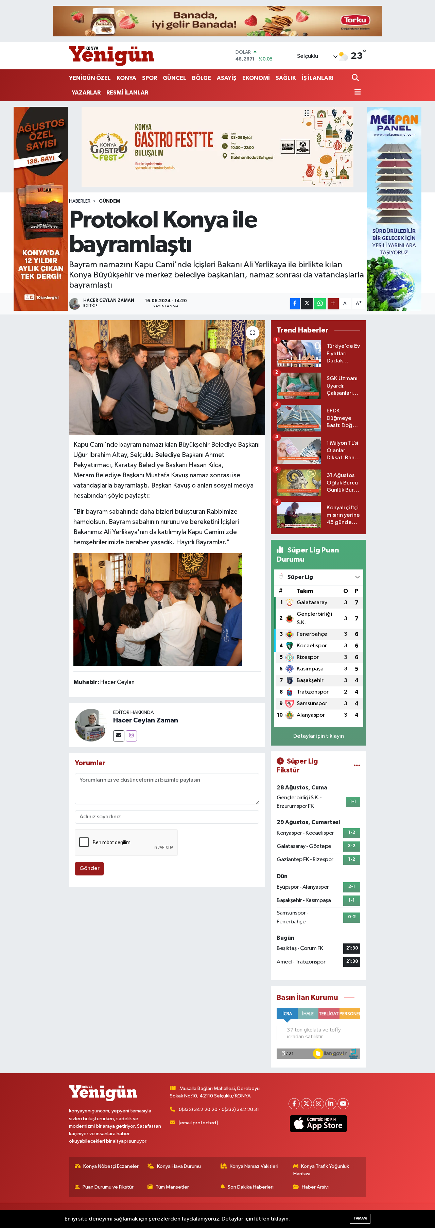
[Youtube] (343, 1103)
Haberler (79, 201)
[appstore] (319, 1123)
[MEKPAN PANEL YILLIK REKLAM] (394, 208)
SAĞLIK (286, 78)
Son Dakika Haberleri (251, 1187)
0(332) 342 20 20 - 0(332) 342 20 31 (219, 1109)
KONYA (126, 78)
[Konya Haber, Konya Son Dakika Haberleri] (111, 56)
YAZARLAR (86, 93)
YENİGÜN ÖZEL (90, 78)
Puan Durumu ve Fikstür (108, 1187)
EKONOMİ (256, 78)
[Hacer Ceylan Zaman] (91, 725)
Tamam (360, 1218)
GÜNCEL (174, 78)
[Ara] (356, 78)
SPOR (149, 78)
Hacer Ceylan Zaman (145, 720)
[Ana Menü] (356, 92)
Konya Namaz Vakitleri (254, 1166)
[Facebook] (294, 1103)
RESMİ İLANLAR (127, 93)
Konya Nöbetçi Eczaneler (111, 1166)
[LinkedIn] (330, 1103)
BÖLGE (201, 78)
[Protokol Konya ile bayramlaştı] (167, 377)
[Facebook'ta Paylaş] (295, 303)
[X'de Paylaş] (307, 303)
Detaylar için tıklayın (318, 736)
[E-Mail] (118, 735)
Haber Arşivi (315, 1187)
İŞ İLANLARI (317, 78)
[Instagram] (131, 735)
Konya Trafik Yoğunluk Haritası (321, 1170)
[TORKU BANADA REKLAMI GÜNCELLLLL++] (217, 21)
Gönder (90, 868)
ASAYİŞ (227, 78)
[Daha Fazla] (333, 303)
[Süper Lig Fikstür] (357, 766)
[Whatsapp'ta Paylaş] (320, 303)
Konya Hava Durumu (179, 1166)
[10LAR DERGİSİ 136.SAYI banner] (41, 208)
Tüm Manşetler (172, 1187)
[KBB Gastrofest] (217, 147)
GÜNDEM (109, 201)
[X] (306, 1103)
